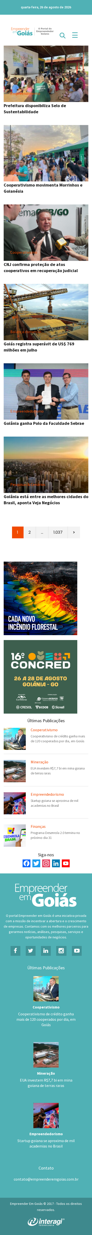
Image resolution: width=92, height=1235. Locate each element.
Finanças (38, 826)
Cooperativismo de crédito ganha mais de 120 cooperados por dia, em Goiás (46, 1019)
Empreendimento (25, 93)
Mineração (39, 761)
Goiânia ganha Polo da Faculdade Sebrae (44, 423)
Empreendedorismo (27, 411)
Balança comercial (25, 331)
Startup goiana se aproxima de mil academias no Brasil (46, 1143)
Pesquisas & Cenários (27, 484)
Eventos (17, 172)
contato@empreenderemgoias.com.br (46, 1179)
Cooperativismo (23, 252)
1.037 (58, 532)
